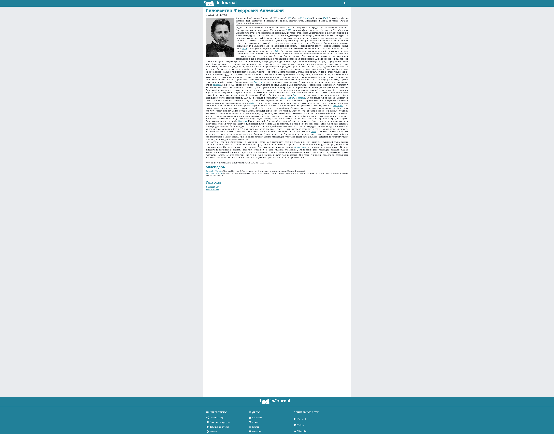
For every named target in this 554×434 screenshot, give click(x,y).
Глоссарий (257, 431)
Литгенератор (216, 417)
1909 (325, 18)
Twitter (300, 425)
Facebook (301, 419)
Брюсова (217, 85)
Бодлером (254, 103)
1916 (244, 48)
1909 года (218, 173)
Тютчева (242, 121)
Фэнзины (214, 431)
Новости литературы (220, 422)
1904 (275, 51)
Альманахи (257, 417)
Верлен (291, 98)
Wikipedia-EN (212, 187)
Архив (255, 422)
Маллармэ (300, 98)
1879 (289, 30)
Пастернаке (300, 147)
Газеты (255, 427)
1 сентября (210, 171)
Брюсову (258, 82)
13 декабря (305, 18)
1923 (313, 131)
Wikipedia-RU (212, 189)
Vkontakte (302, 431)
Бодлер (283, 98)
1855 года (218, 171)
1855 (289, 18)
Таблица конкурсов (219, 427)
